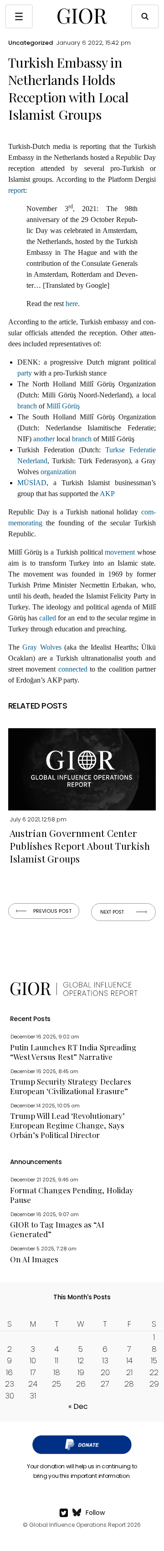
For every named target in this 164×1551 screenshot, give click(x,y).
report (16, 190)
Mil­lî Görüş (63, 406)
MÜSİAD (31, 483)
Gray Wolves (41, 647)
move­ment (120, 552)
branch (27, 406)
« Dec (78, 1406)
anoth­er (44, 439)
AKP (107, 494)
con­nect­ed (72, 669)
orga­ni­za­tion (58, 472)
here (72, 303)
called (47, 618)
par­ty (24, 373)
